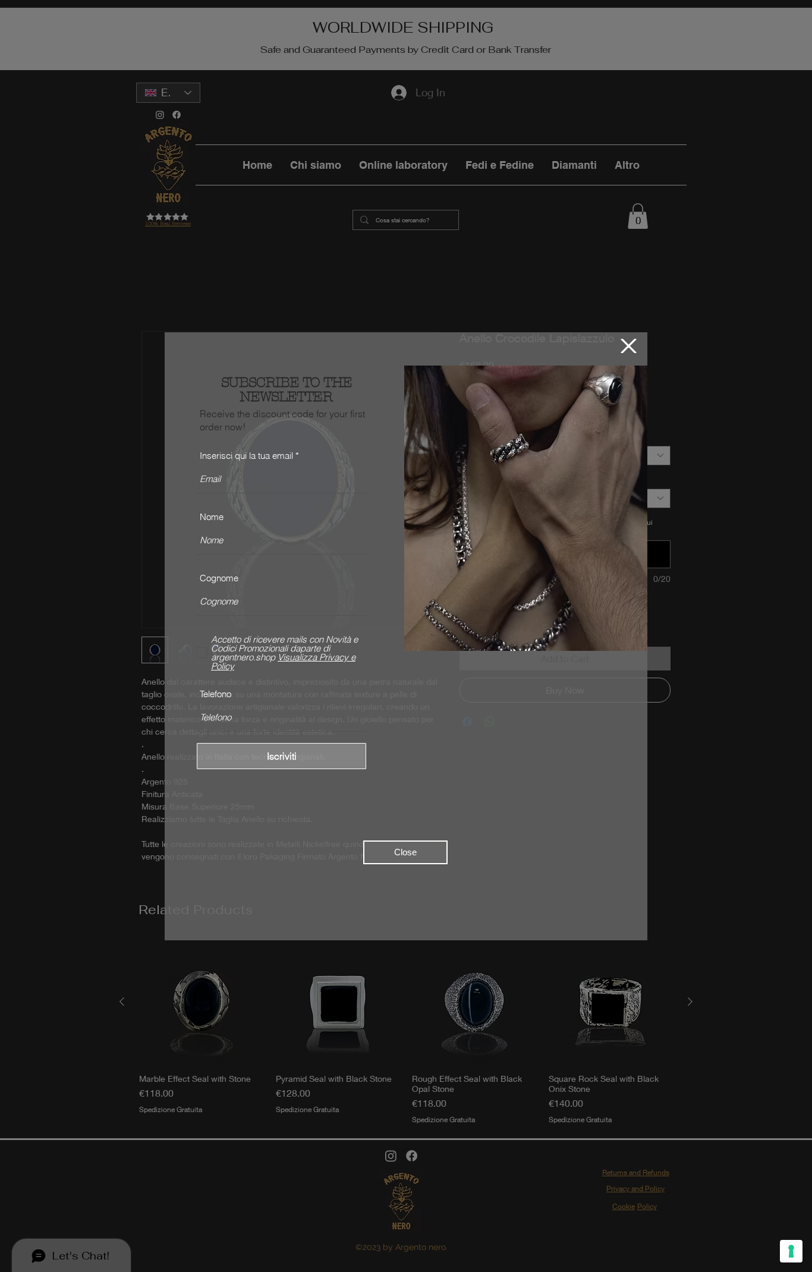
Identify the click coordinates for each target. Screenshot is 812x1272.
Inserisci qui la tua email (246, 455)
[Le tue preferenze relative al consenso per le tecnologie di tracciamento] (791, 1251)
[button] (628, 346)
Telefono (215, 693)
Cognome (219, 578)
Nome (212, 516)
